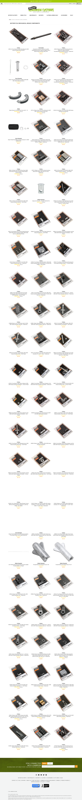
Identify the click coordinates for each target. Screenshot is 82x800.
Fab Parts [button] (41, 15)
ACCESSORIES (50, 777)
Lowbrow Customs (13, 791)
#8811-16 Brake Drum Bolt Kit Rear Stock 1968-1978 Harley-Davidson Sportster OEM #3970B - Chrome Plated (18, 171)
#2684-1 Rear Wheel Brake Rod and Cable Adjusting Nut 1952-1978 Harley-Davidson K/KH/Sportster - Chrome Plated (18, 294)
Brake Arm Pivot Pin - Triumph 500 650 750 (41, 200)
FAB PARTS (38, 777)
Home (10, 19)
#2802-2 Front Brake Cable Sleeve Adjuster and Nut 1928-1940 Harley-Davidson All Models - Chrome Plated (18, 474)
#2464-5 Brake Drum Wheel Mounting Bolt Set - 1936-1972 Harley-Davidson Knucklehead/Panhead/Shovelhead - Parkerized (63, 50)
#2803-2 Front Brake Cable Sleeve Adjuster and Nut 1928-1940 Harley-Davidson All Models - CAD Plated (63, 232)
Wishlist (70, 3)
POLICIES (43, 781)
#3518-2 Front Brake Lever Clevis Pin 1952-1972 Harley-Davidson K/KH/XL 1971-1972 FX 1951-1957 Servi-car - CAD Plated (63, 595)
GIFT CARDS (56, 777)
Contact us (79, 1)
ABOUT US (29, 780)
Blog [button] (71, 15)
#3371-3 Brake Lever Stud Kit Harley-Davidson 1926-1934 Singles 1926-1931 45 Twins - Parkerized (41, 171)
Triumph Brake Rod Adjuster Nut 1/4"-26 (41, 564)
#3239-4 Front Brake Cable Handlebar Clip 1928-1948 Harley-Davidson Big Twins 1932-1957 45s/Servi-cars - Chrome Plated (41, 81)
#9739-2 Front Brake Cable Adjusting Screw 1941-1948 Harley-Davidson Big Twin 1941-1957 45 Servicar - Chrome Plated (63, 202)
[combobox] (14, 4)
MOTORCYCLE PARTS (22, 777)
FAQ (19, 780)
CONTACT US (14, 780)
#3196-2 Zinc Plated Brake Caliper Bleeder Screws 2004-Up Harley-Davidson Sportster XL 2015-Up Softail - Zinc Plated (18, 504)
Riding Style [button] (23, 15)
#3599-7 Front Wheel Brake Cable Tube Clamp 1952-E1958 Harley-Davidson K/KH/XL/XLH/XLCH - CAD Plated (63, 535)
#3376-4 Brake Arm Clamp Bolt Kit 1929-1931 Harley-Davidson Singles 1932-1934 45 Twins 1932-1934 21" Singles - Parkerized (41, 141)
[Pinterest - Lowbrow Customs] (46, 775)
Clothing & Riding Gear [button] (52, 15)
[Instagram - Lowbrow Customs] (36, 775)
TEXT (50, 763)
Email (44, 763)
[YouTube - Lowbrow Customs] (41, 775)
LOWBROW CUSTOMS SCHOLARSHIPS (47, 780)
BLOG (62, 777)
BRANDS (58, 780)
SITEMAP (48, 781)
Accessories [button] (64, 15)
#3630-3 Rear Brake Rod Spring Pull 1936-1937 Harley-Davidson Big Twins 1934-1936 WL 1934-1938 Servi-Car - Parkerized (63, 141)
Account (74, 3)
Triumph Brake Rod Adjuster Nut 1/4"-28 (63, 564)
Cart (79, 3)
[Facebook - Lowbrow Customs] (38, 775)
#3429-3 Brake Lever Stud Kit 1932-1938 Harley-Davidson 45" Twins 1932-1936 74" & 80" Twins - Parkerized (63, 504)
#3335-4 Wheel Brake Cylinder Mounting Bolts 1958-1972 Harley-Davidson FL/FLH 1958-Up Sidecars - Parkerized (63, 655)
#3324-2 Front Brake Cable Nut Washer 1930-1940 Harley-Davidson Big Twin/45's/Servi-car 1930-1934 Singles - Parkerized (63, 686)
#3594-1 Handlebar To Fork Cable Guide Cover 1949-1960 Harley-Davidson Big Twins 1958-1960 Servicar (41, 535)
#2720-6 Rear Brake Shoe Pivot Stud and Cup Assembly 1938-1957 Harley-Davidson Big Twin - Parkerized (63, 747)
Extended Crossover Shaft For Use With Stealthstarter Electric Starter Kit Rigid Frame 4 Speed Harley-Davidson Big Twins (41, 50)
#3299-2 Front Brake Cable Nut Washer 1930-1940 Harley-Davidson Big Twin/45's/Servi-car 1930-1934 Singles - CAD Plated (41, 263)
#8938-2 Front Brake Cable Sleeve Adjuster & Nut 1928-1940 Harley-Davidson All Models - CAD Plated (18, 414)
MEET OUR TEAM (35, 780)
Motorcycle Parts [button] (12, 15)
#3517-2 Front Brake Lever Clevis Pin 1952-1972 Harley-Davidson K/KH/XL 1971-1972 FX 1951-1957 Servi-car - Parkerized (41, 294)
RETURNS (23, 780)
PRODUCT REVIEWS (65, 780)
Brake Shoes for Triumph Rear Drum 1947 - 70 (18, 110)
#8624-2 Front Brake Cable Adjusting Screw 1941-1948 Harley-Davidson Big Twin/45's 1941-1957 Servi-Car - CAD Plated (63, 354)
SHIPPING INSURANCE (35, 781)
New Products (33, 15)
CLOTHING (44, 777)
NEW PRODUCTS (31, 777)
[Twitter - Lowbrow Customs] (43, 775)
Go (76, 766)
